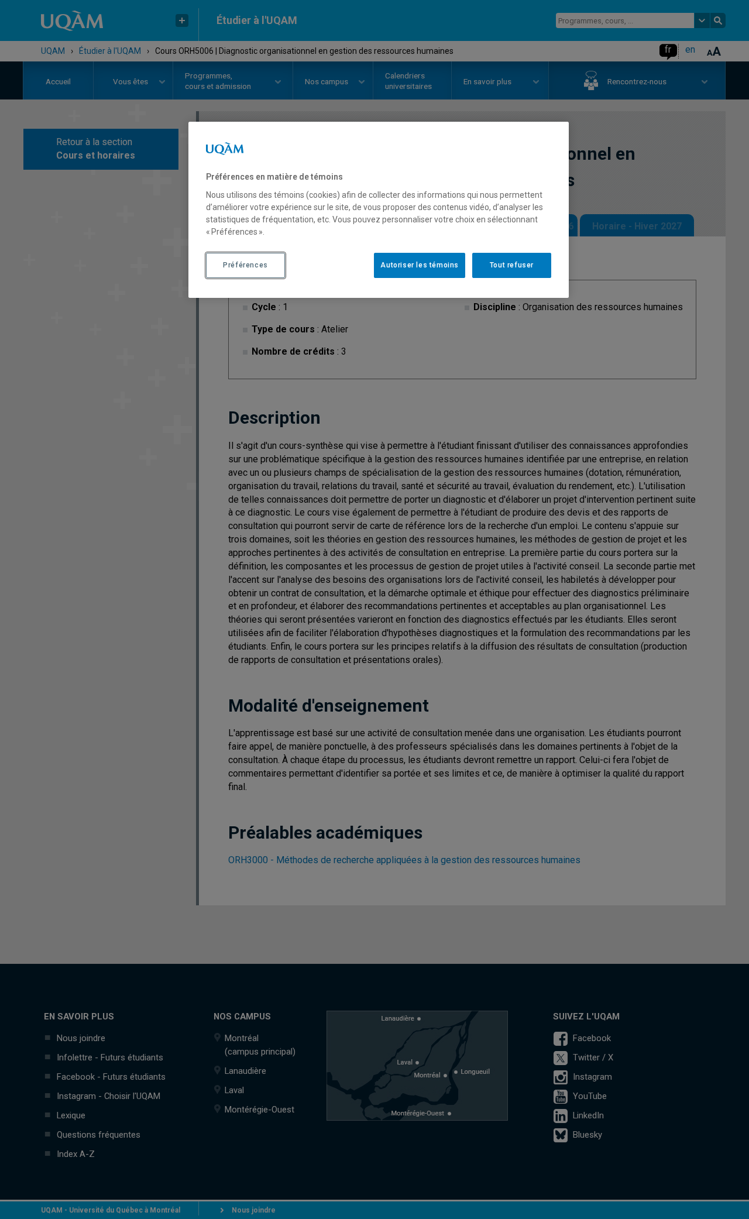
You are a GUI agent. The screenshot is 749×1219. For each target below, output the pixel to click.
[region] (378, 209)
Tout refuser (512, 265)
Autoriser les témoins (419, 265)
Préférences (245, 265)
